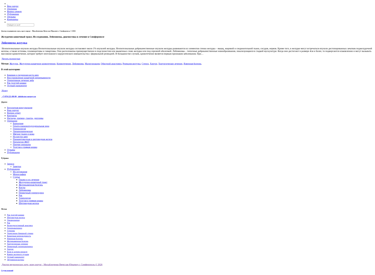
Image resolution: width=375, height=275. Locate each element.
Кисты (22, 187)
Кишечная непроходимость (19, 236)
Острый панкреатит (17, 85)
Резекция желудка (131, 63)
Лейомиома (78, 63)
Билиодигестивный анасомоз (20, 225)
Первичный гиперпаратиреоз (20, 246)
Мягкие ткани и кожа (23, 134)
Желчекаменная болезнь (31, 185)
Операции (12, 121)
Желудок (14, 63)
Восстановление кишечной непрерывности (29, 77)
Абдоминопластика (15, 260)
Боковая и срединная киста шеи (23, 75)
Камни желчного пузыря (18, 254)
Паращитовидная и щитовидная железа (32, 139)
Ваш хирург (13, 110)
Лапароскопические (23, 131)
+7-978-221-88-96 (9, 96)
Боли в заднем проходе (17, 252)
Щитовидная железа (29, 203)
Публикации (13, 152)
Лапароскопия (13, 220)
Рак (20, 195)
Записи (10, 164)
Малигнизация (92, 63)
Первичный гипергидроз (31, 193)
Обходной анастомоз (111, 63)
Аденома (11, 231)
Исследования (20, 171)
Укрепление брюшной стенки (20, 233)
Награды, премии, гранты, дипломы (25, 118)
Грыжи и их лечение (29, 179)
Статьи (16, 177)
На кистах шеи (20, 136)
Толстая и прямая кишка (25, 147)
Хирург (153, 63)
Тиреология (25, 198)
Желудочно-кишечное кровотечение (37, 63)
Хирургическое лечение (170, 63)
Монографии (19, 174)
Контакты (12, 115)
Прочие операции (22, 144)
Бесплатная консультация (19, 107)
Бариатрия (18, 123)
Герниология (19, 128)
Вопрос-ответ (14, 113)
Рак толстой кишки (16, 83)
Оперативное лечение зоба (20, 80)
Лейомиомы (25, 190)
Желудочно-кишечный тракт (33, 182)
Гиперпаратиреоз (14, 228)
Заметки (17, 166)
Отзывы (11, 150)
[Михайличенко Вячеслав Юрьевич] (7, 3)
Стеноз (145, 63)
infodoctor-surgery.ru (27, 96)
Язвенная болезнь (192, 63)
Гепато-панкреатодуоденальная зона (31, 126)
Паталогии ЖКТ (21, 142)
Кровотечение (64, 63)
